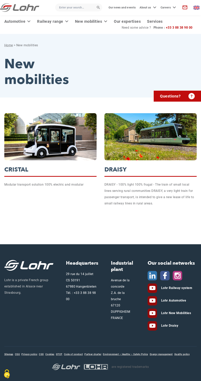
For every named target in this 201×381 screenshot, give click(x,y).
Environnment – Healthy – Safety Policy (125, 354)
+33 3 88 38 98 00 (179, 27)
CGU (17, 354)
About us (145, 7)
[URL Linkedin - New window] (152, 275)
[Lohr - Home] (19, 7)
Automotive (15, 21)
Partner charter (92, 354)
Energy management (161, 354)
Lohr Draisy (169, 325)
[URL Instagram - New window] (177, 275)
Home (8, 45)
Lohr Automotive (173, 300)
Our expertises (127, 21)
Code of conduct (73, 354)
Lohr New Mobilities (175, 313)
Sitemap (8, 354)
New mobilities (88, 21)
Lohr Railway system (176, 288)
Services (155, 21)
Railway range (50, 21)
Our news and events (122, 7)
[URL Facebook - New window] (165, 275)
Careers (166, 7)
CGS (41, 354)
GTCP (59, 354)
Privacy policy (29, 354)
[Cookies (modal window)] (7, 373)
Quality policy (182, 354)
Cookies (49, 354)
